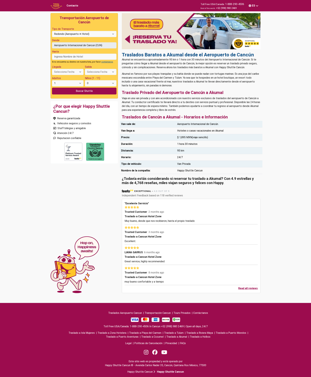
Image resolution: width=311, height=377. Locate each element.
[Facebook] (155, 352)
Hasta (55, 51)
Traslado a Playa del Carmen (145, 332)
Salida (88, 66)
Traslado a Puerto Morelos (231, 332)
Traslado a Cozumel (152, 336)
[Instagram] (146, 352)
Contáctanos (200, 312)
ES (253, 5)
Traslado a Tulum (174, 332)
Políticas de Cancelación (148, 343)
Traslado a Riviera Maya (199, 332)
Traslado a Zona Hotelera (112, 332)
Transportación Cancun (158, 312)
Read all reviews (248, 288)
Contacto (72, 5)
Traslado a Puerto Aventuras (122, 336)
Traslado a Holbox (200, 336)
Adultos (56, 78)
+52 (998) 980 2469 (226, 8)
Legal (128, 343)
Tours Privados (181, 312)
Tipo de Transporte (63, 28)
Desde (55, 40)
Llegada (56, 66)
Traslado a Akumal (176, 336)
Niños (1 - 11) (92, 78)
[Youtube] (164, 352)
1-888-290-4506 (234, 4)
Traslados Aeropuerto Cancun (125, 312)
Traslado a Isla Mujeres (82, 332)
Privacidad (171, 343)
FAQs (183, 343)
